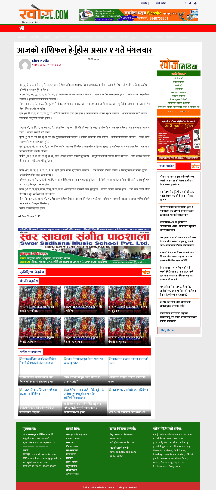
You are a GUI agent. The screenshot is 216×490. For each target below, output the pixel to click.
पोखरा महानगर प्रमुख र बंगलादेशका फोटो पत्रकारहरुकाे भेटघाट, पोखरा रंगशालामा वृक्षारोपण (177, 181)
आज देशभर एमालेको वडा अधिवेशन (126, 412)
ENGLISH (184, 37)
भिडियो (170, 37)
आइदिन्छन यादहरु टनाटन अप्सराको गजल (126, 379)
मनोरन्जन (75, 37)
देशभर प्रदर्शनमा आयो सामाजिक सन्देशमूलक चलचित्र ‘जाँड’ (175, 304)
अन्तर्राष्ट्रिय (60, 37)
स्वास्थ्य (112, 37)
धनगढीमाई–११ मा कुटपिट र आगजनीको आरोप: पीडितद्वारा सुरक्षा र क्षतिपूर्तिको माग (178, 226)
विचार (124, 37)
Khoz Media (40, 60)
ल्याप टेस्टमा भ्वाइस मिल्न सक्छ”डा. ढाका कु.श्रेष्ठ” (82, 379)
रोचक (146, 37)
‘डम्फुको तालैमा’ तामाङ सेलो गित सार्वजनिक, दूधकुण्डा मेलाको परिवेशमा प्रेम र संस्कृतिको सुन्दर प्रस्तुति (178, 291)
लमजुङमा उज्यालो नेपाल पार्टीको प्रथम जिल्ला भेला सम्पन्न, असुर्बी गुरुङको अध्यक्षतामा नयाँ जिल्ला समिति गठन (178, 241)
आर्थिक (88, 37)
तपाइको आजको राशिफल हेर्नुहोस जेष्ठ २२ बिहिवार (83, 308)
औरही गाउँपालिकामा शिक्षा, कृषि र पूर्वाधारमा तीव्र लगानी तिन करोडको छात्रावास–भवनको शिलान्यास (177, 211)
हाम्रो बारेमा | (162, 3)
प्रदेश (134, 38)
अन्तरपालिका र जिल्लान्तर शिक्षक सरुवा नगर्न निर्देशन (36, 410)
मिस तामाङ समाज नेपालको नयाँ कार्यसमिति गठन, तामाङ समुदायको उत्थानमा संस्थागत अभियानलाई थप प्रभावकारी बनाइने (177, 274)
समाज (47, 37)
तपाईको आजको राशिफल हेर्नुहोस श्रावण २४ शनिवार (36, 308)
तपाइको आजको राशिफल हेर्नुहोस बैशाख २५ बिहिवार (36, 339)
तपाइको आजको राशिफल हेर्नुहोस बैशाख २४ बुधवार (81, 339)
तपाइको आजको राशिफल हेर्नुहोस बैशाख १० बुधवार (125, 339)
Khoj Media (167, 330)
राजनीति (35, 37)
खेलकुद (100, 37)
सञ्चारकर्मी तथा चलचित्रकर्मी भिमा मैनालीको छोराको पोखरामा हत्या (36, 379)
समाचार (22, 37)
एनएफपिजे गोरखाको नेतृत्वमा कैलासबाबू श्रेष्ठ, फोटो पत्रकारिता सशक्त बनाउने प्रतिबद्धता (178, 317)
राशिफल (158, 37)
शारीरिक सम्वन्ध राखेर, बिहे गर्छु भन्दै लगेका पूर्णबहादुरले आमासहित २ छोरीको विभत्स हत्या (82, 408)
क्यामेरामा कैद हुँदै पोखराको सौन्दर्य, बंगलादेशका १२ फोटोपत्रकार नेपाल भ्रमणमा (177, 196)
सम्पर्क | (145, 3)
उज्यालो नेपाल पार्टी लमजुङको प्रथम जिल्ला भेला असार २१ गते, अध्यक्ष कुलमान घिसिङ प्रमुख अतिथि (177, 257)
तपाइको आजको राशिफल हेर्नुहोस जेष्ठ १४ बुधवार (127, 308)
